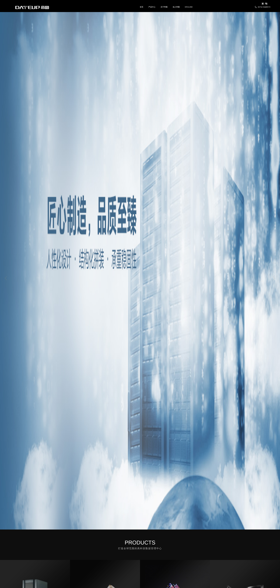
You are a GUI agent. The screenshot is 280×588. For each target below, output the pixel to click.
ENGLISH (188, 7)
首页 (141, 7)
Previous (6, 278)
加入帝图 (176, 7)
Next (274, 278)
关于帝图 (164, 7)
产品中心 (151, 7)
